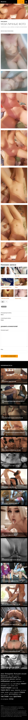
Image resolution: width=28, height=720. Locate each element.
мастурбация (16, 683)
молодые (4, 685)
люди (11, 683)
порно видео (6, 688)
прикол (12, 690)
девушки (12, 679)
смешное (11, 692)
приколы (17, 690)
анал (2, 674)
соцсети (16, 692)
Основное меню (26, 2)
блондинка (9, 674)
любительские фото (5, 683)
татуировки (6, 694)
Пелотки (3, 1)
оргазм (12, 685)
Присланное (4, 21)
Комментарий (5, 330)
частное (4, 306)
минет (23, 684)
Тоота (6, 313)
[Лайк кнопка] (2, 302)
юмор (11, 699)
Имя (2, 349)
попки (16, 685)
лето (23, 681)
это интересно (4, 699)
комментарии (19, 681)
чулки (11, 696)
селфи (2, 692)
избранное (5, 681)
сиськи (6, 692)
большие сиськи (20, 674)
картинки (13, 681)
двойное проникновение (7, 677)
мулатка (8, 685)
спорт (2, 694)
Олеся (6, 319)
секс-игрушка (23, 690)
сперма (22, 692)
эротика (17, 696)
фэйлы (20, 694)
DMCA (2, 705)
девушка (19, 677)
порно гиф (15, 688)
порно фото (5, 690)
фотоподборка (13, 694)
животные (18, 679)
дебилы (15, 677)
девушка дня (5, 679)
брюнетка (4, 676)
